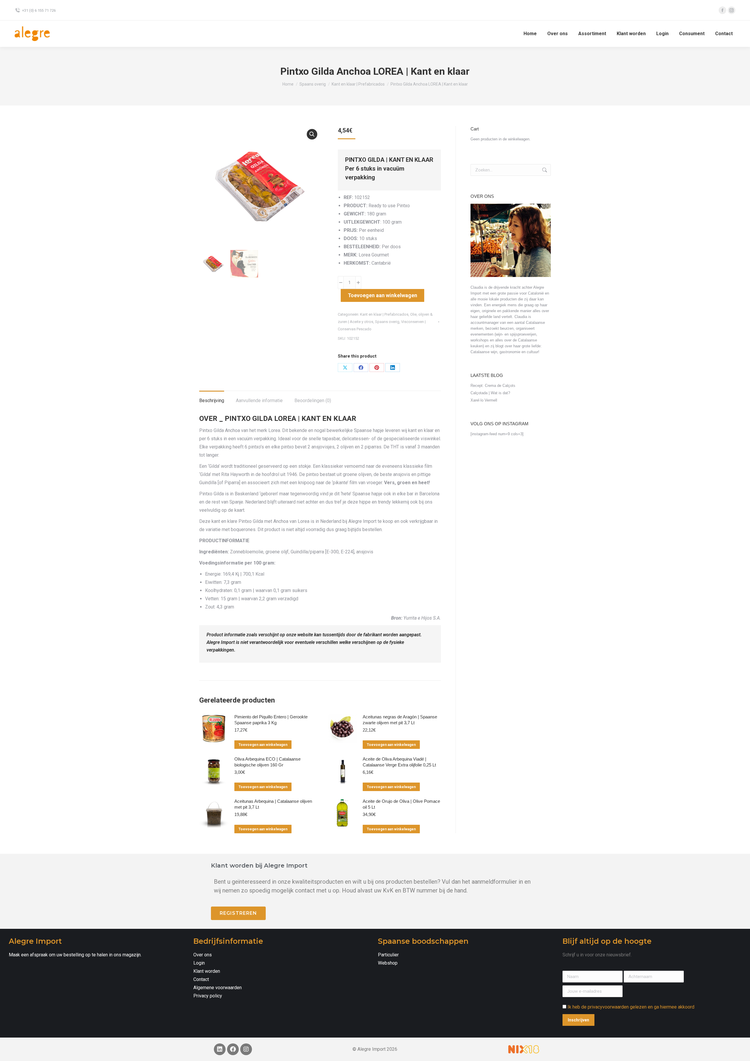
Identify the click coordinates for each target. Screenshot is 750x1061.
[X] (345, 367)
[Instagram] (246, 1049)
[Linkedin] (220, 1049)
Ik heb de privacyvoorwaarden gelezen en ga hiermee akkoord (630, 1007)
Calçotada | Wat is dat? (490, 393)
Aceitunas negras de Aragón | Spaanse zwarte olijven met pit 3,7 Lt (400, 719)
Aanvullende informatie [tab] (259, 400)
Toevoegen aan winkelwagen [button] (262, 745)
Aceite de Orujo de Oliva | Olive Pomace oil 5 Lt (401, 804)
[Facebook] (361, 367)
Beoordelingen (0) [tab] (312, 400)
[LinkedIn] (392, 367)
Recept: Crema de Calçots (493, 385)
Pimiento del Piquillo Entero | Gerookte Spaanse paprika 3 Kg (271, 719)
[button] (312, 134)
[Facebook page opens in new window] (722, 10)
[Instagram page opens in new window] (731, 10)
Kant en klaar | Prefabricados (384, 314)
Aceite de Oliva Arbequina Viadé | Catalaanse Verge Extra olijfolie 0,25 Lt (399, 761)
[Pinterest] (376, 367)
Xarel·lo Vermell (484, 400)
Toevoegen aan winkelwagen (382, 295)
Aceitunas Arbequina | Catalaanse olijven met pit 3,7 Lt (273, 804)
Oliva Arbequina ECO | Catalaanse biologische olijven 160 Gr (267, 761)
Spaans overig (387, 321)
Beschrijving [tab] (211, 400)
